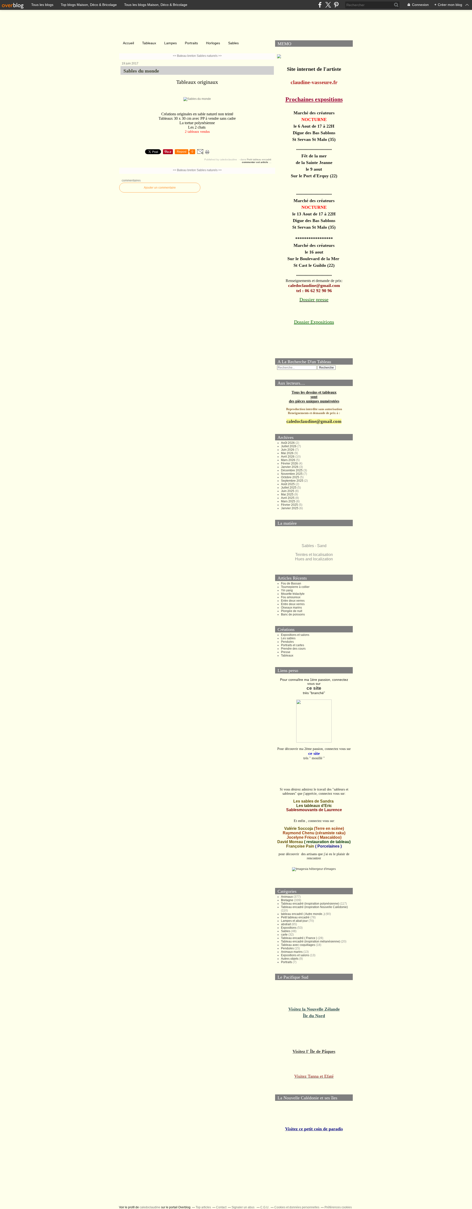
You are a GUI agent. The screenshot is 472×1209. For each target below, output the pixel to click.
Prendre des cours (293, 647)
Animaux (287, 895)
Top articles (203, 1206)
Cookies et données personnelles (296, 1206)
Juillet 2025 (289, 486)
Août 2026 (288, 441)
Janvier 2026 (290, 465)
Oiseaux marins (291, 606)
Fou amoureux (290, 596)
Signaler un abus (243, 1206)
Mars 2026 (288, 459)
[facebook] (320, 5)
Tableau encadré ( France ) (299, 937)
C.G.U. (264, 1206)
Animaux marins (292, 950)
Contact (221, 1206)
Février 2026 (290, 462)
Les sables (288, 637)
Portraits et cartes (292, 644)
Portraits (191, 43)
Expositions (288, 926)
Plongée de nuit (291, 610)
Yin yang (287, 589)
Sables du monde (141, 71)
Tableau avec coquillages (298, 943)
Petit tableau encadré (259, 159)
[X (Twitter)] (328, 5)
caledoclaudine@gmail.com (313, 420)
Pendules (287, 640)
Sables (233, 43)
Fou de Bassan (291, 582)
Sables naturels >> (209, 56)
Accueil (128, 43)
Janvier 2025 (290, 507)
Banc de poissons (293, 613)
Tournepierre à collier (295, 585)
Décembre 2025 (292, 469)
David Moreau (290, 840)
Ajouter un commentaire (160, 187)
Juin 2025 (288, 490)
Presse (285, 651)
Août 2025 (288, 483)
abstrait (286, 923)
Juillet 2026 (289, 445)
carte (284, 933)
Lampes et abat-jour (294, 919)
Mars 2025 (288, 500)
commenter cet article (255, 162)
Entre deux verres (293, 599)
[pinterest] (336, 5)
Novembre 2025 (292, 472)
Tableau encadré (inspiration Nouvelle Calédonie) (314, 906)
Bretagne (287, 899)
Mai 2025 (287, 493)
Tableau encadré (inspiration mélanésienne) (310, 940)
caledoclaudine (150, 1206)
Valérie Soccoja (298, 827)
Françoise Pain (300, 845)
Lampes (170, 43)
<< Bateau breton (184, 56)
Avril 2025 (288, 496)
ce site (314, 686)
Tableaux (149, 43)
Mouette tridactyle (293, 592)
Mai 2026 (287, 452)
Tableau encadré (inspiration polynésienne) (310, 902)
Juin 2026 (288, 448)
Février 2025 (290, 503)
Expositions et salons (295, 633)
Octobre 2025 (290, 476)
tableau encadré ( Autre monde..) (303, 912)
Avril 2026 (288, 455)
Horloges (213, 43)
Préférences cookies (338, 1206)
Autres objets (289, 957)
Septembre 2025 (292, 479)
